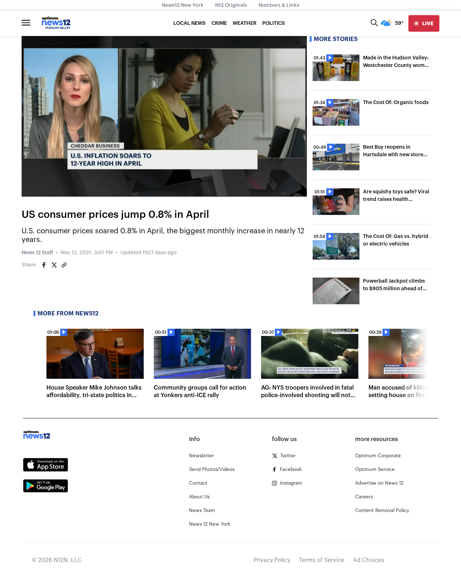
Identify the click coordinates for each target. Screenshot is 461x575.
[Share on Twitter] (54, 265)
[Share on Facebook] (44, 265)
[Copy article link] (64, 265)
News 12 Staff (37, 252)
